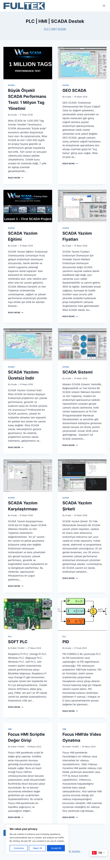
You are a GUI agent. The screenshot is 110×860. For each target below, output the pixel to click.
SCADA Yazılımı (71, 851)
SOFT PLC (18, 641)
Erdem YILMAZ (18, 648)
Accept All (56, 848)
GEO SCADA (74, 90)
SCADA (62, 29)
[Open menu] (104, 5)
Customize (19, 848)
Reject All (37, 848)
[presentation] (27, 63)
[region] (37, 839)
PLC (46, 29)
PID (65, 641)
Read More (15, 178)
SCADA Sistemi (77, 372)
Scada (14, 115)
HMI (53, 29)
